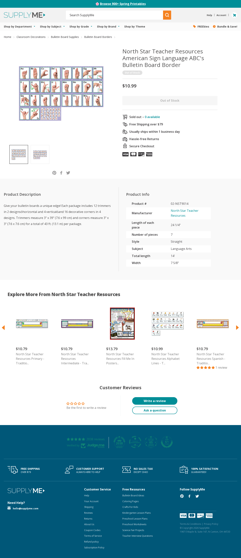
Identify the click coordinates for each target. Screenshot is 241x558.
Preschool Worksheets (134, 524)
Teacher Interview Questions (137, 535)
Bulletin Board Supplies (65, 37)
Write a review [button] (155, 401)
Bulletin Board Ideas (133, 495)
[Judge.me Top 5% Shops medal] (167, 442)
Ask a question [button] (155, 410)
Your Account (91, 501)
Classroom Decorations (31, 37)
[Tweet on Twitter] (68, 173)
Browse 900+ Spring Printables (123, 4)
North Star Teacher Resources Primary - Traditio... (30, 358)
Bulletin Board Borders (98, 37)
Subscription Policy (94, 547)
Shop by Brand (107, 26)
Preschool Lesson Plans (134, 518)
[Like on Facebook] (61, 173)
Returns (88, 518)
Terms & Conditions (190, 524)
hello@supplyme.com (25, 508)
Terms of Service (93, 535)
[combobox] (114, 15)
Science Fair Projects (133, 530)
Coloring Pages (130, 501)
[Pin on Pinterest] (54, 173)
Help (86, 495)
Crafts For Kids (130, 507)
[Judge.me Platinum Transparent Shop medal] (135, 442)
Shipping (88, 507)
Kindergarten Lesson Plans (136, 512)
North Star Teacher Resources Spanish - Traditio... (211, 358)
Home (7, 37)
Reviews (88, 512)
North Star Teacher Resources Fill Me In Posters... (120, 358)
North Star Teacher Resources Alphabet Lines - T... (165, 358)
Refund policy (91, 541)
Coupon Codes (92, 530)
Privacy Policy (211, 524)
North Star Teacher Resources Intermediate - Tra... (75, 358)
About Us (89, 524)
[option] (18, 154)
